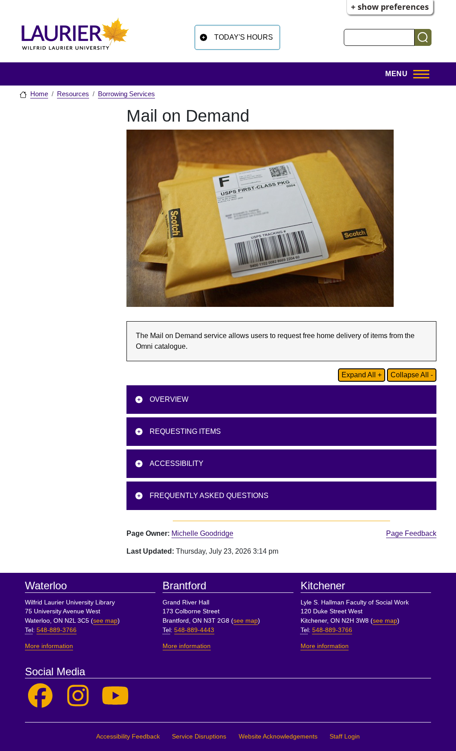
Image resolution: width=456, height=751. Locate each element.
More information (49, 646)
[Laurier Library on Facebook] (40, 696)
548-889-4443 (194, 630)
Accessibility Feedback (128, 736)
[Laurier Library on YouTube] (115, 696)
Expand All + (362, 375)
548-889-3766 (57, 630)
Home (39, 94)
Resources (73, 94)
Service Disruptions (199, 736)
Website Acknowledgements (278, 736)
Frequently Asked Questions (209, 495)
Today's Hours (243, 37)
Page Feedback (411, 533)
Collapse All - (412, 375)
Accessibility (177, 463)
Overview (169, 399)
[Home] (75, 37)
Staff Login (345, 736)
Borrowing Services (126, 94)
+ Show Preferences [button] (390, 6)
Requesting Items (185, 431)
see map (105, 620)
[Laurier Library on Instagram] (78, 696)
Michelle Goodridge (202, 533)
